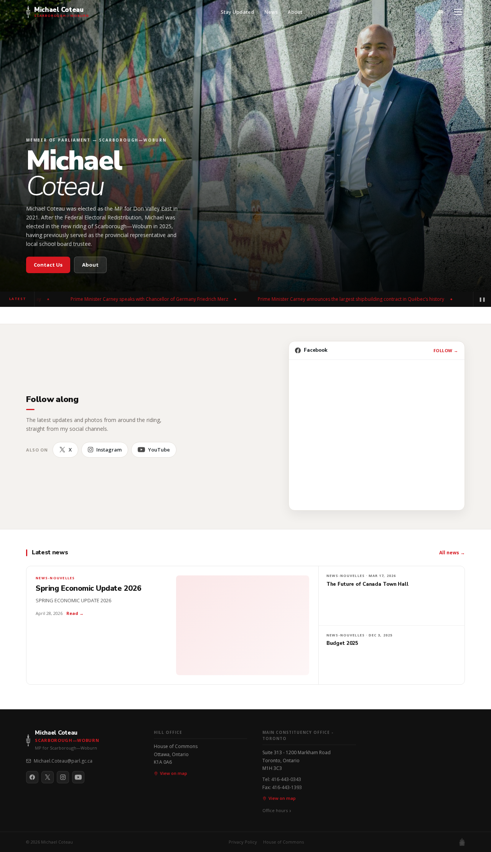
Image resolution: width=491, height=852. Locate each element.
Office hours (275, 810)
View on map (173, 773)
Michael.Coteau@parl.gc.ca (63, 761)
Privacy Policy (243, 842)
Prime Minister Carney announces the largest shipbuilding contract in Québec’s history (308, 299)
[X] (47, 777)
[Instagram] (63, 777)
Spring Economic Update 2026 (89, 588)
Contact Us (48, 264)
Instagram (109, 449)
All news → (452, 552)
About (295, 11)
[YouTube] (78, 777)
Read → (75, 613)
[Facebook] (32, 777)
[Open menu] (458, 12)
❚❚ (482, 299)
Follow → (445, 350)
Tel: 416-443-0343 (281, 779)
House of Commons (283, 842)
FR (441, 12)
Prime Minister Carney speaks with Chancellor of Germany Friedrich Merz (106, 299)
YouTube (159, 449)
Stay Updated (237, 11)
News (271, 11)
